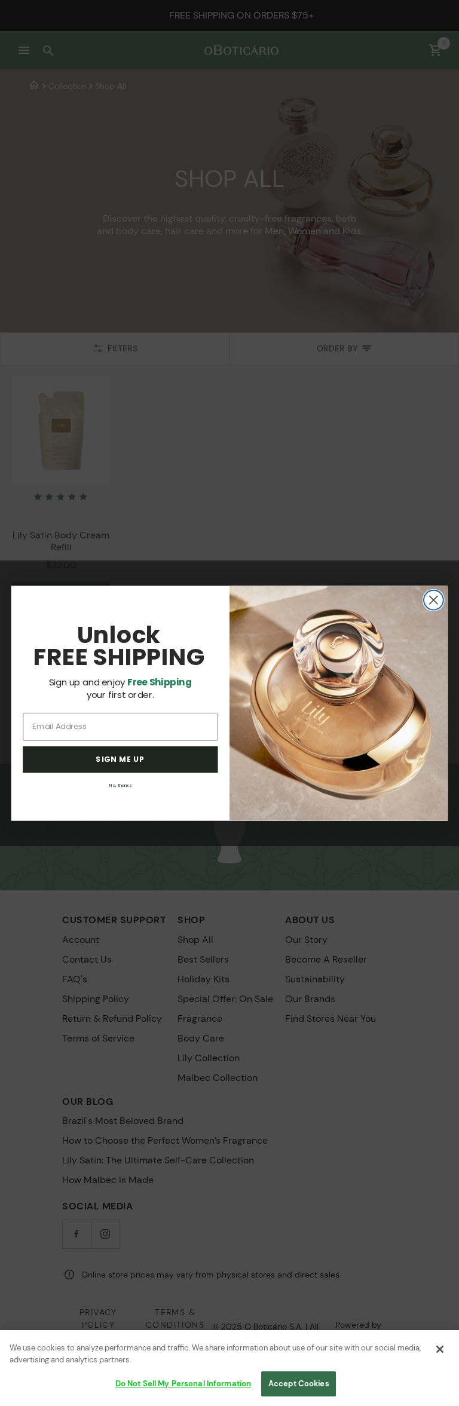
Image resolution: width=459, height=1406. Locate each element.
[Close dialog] (433, 599)
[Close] (440, 1349)
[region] (229, 1368)
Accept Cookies (298, 1384)
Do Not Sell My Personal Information (183, 1384)
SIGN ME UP (120, 759)
